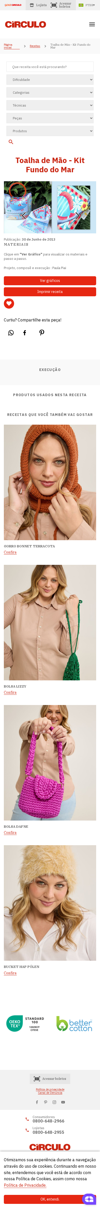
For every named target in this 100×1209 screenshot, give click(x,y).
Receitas (35, 46)
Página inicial (8, 46)
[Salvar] (9, 303)
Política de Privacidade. (25, 1185)
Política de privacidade (50, 1089)
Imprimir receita (50, 291)
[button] (23, 214)
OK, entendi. (50, 1199)
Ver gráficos (50, 280)
